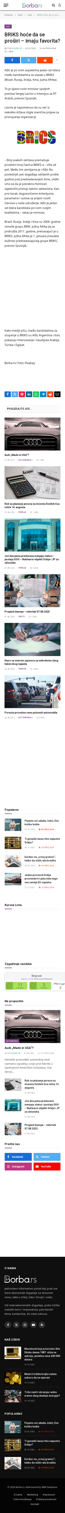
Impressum (49, 1494)
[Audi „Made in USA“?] (32, 434)
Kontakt (35, 1504)
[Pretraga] (53, 5)
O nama (18, 1494)
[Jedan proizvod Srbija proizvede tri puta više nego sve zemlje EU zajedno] (13, 879)
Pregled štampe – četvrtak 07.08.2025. (27, 611)
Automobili (12, 1041)
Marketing (32, 1494)
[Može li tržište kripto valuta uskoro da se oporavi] (13, 1378)
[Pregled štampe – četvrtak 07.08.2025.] (32, 590)
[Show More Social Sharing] (57, 60)
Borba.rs (17, 48)
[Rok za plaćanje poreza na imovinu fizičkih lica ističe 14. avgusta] (32, 482)
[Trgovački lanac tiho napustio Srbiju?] (13, 843)
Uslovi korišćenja (22, 1499)
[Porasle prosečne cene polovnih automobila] (32, 691)
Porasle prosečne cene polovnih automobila (31, 712)
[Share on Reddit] (45, 60)
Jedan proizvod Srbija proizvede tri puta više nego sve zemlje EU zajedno (41, 879)
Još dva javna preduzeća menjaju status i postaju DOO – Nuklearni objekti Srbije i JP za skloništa (32, 559)
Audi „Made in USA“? (17, 455)
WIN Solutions (49, 1487)
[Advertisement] (32, 288)
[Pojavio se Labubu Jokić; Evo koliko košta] (13, 825)
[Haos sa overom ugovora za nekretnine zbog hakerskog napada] (32, 639)
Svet (8, 26)
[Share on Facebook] (12, 60)
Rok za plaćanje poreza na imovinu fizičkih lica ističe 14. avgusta (42, 1084)
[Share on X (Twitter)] (28, 60)
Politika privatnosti (46, 1499)
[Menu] (6, 5)
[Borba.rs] (32, 5)
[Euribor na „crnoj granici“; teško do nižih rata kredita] (13, 861)
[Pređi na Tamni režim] (59, 5)
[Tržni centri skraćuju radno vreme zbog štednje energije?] (13, 1396)
